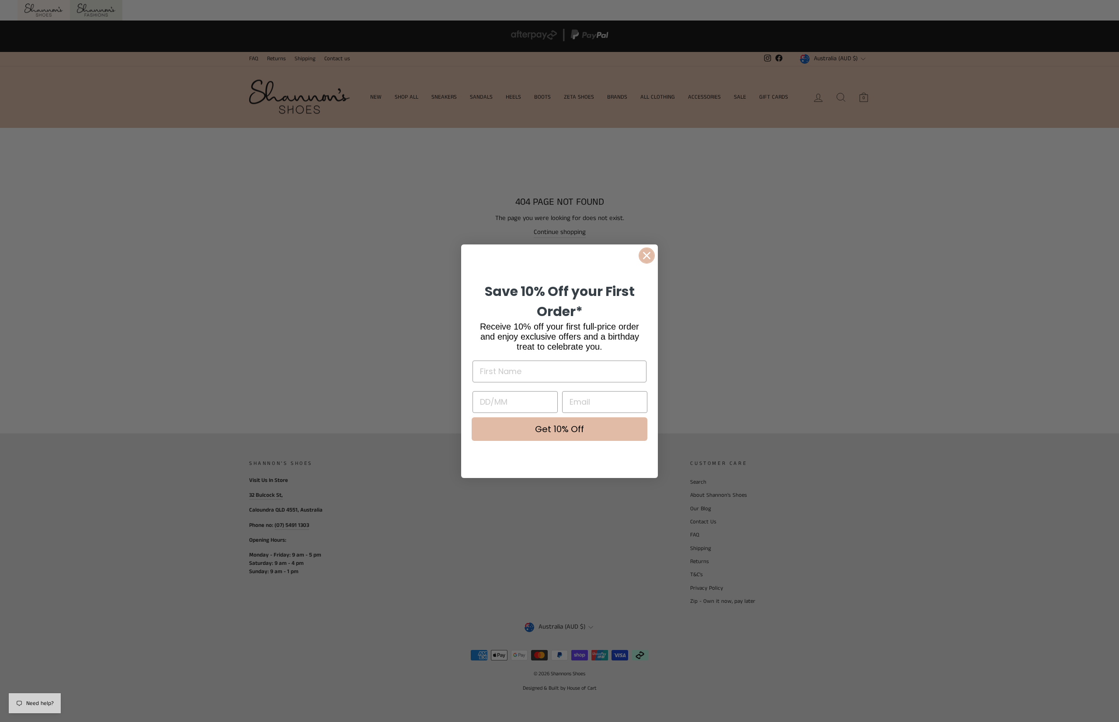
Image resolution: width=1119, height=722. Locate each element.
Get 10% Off (559, 429)
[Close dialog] (646, 255)
